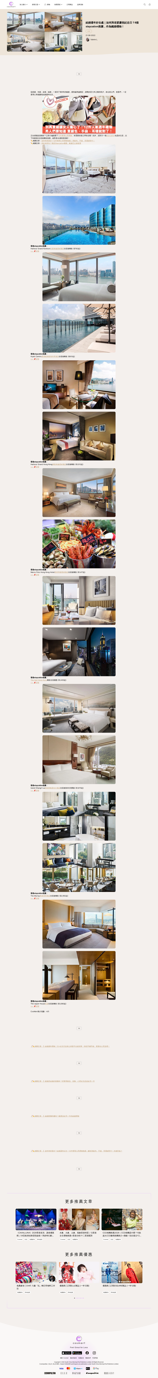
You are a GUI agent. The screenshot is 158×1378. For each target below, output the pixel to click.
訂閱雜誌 (70, 4)
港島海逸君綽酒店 (59, 464)
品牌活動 (80, 4)
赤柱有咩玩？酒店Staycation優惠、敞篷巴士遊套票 (61, 143)
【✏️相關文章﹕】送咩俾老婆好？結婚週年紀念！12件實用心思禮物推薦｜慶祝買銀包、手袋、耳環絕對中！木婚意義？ (76, 1151)
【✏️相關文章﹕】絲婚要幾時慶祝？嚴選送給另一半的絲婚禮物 (55, 1116)
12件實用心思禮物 (65, 135)
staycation (110, 135)
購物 (48, 4)
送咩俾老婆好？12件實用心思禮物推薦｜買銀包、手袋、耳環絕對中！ (68, 141)
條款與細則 (73, 1358)
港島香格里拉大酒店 (52, 788)
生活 (88, 31)
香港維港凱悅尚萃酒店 (50, 356)
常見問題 (95, 1358)
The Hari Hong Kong (39, 680)
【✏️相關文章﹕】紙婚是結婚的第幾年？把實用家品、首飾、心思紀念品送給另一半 (63, 1081)
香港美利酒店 (45, 896)
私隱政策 (81, 1358)
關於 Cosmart (64, 1358)
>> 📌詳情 (35, 251)
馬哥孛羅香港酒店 (61, 572)
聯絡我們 (88, 1358)
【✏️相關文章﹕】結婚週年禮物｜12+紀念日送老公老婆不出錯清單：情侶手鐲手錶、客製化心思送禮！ (70, 1046)
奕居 (46, 1004)
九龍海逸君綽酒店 (57, 249)
